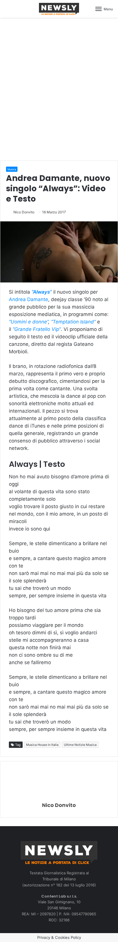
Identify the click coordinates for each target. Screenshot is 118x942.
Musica (11, 169)
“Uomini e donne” (28, 322)
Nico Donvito (23, 212)
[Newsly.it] (59, 9)
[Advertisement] (59, 88)
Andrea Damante (28, 299)
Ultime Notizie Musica (80, 745)
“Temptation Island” (73, 322)
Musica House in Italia (42, 745)
